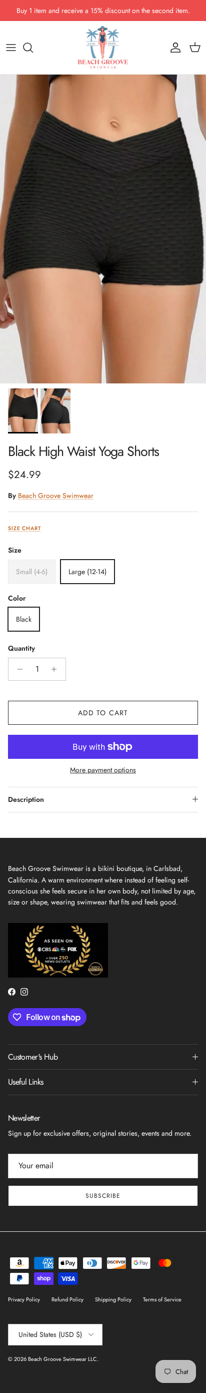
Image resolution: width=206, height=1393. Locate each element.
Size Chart (24, 528)
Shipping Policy (113, 1299)
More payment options (103, 770)
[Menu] (11, 48)
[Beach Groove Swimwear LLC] (103, 47)
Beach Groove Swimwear (56, 496)
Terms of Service (162, 1299)
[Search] (33, 48)
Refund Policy (68, 1299)
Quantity (21, 648)
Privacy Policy (24, 1299)
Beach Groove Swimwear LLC (62, 1359)
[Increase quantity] (57, 669)
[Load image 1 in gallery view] (103, 229)
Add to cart (103, 713)
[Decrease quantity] (17, 669)
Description (26, 799)
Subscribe (103, 1195)
